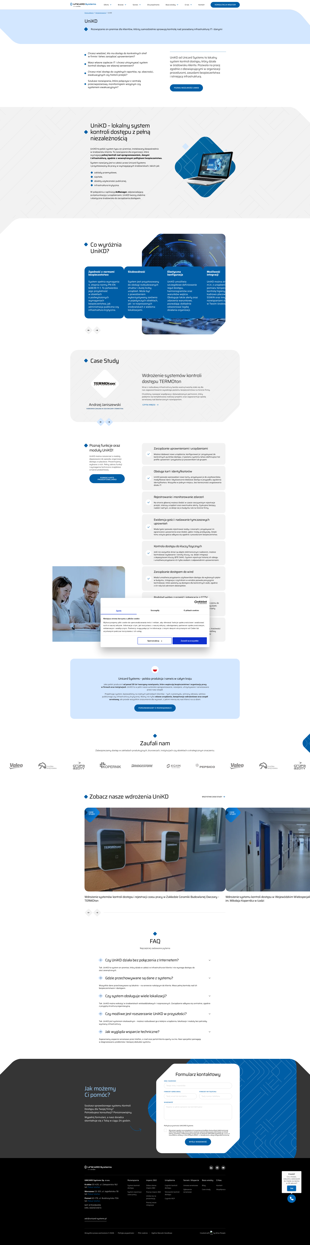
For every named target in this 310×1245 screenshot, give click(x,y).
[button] (291, 1198)
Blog (204, 1185)
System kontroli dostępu (134, 1186)
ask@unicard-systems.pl (96, 1218)
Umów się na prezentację (151, 1197)
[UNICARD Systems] (83, 4)
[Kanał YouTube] (223, 1168)
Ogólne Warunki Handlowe (161, 1233)
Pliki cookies (143, 1233)
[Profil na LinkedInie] (211, 1168)
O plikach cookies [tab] (191, 610)
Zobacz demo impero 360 (151, 1186)
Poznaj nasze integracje (151, 1203)
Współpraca (220, 1189)
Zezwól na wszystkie (189, 641)
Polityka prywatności (126, 1233)
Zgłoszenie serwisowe (187, 1190)
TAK (291, 1188)
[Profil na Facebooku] (217, 1168)
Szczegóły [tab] (155, 610)
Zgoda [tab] (118, 611)
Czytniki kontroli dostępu (171, 1186)
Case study (206, 1189)
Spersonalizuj (153, 641)
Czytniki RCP (170, 1198)
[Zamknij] (301, 1171)
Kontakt (219, 1185)
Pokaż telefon (94, 1187)
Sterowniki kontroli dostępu (172, 1193)
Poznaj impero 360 (153, 1192)
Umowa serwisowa (190, 1185)
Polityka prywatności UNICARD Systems (178, 1125)
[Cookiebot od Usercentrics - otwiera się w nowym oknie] (196, 602)
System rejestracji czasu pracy (135, 1193)
